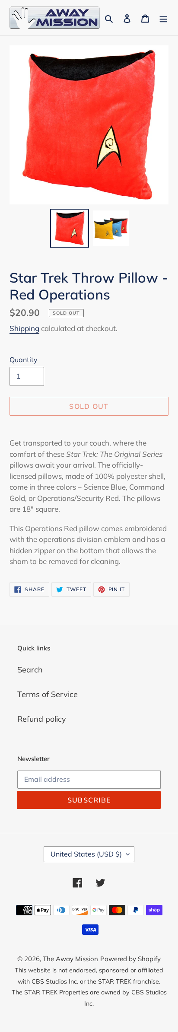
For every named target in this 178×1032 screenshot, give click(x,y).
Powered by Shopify (130, 959)
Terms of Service (47, 694)
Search (30, 670)
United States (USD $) (86, 854)
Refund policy (41, 719)
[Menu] (163, 17)
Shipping (24, 328)
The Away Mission (70, 959)
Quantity (24, 359)
